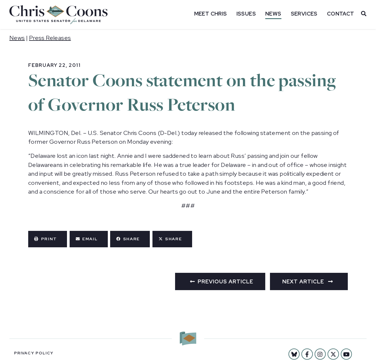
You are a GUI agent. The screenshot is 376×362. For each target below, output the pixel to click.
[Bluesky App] (294, 354)
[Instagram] (320, 354)
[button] (47, 239)
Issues (246, 13)
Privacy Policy (33, 353)
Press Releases (50, 38)
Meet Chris (210, 13)
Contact (340, 13)
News (273, 13)
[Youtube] (346, 354)
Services (304, 13)
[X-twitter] (333, 354)
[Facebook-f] (307, 354)
